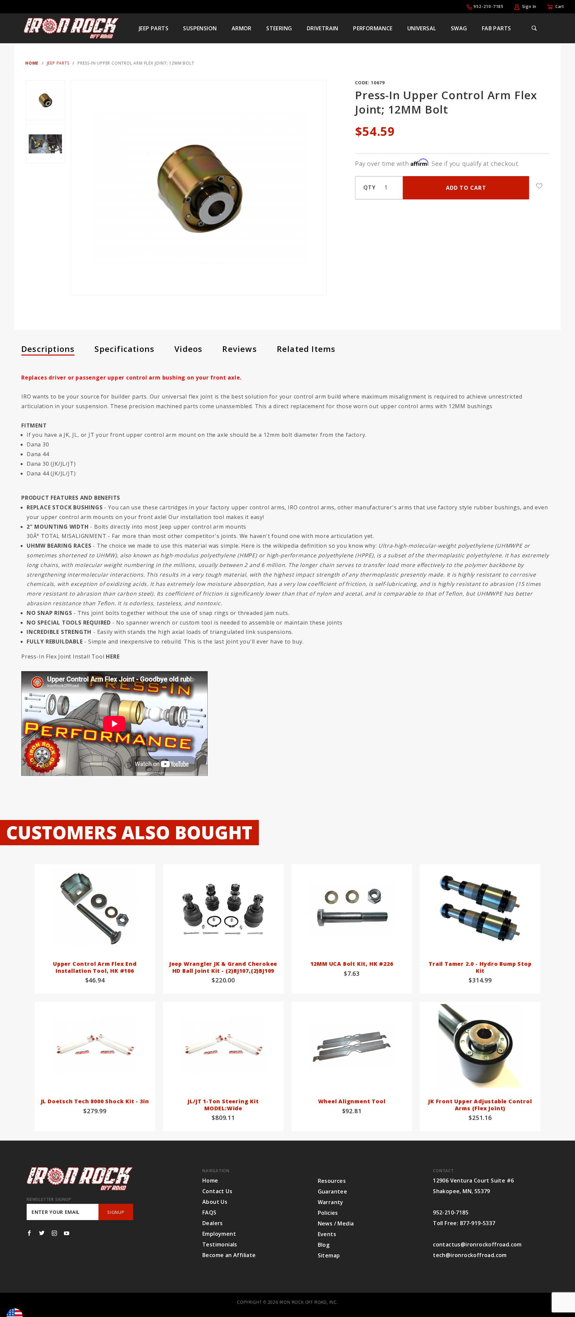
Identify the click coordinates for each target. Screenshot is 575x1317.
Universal (421, 28)
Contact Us (217, 1191)
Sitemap (329, 1255)
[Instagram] (54, 1233)
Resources (332, 1181)
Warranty (330, 1202)
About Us (214, 1201)
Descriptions (48, 348)
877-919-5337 (477, 1223)
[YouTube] (67, 1233)
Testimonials (219, 1244)
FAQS (209, 1212)
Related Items (306, 348)
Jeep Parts (153, 28)
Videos (188, 348)
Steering (279, 28)
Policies (328, 1212)
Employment (219, 1233)
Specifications (124, 348)
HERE (112, 656)
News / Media (336, 1223)
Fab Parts (496, 28)
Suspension (200, 28)
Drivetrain (322, 28)
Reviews (239, 348)
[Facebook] (29, 1233)
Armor (242, 28)
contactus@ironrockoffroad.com (477, 1244)
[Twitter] (42, 1233)
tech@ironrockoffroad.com (470, 1255)
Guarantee (332, 1191)
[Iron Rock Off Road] (71, 27)
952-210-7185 (488, 6)
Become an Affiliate (229, 1255)
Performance (372, 28)
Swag (459, 28)
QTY (369, 187)
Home (210, 1180)
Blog (324, 1244)
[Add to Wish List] (539, 186)
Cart (559, 6)
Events (327, 1234)
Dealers (212, 1223)
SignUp (115, 1212)
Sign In (529, 6)
